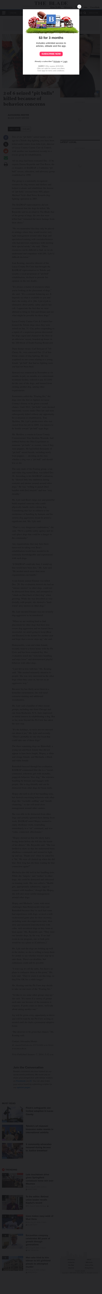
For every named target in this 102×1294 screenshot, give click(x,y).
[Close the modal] (79, 7)
